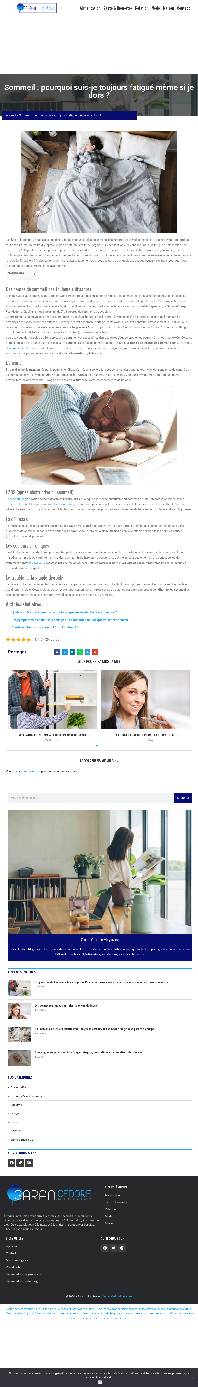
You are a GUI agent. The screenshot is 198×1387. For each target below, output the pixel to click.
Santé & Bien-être (117, 8)
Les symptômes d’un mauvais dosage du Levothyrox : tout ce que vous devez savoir (70, 620)
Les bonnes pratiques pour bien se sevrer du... (146, 735)
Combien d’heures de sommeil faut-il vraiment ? (45, 627)
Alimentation (90, 8)
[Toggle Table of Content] (30, 274)
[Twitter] (20, 1163)
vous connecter (31, 771)
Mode (156, 8)
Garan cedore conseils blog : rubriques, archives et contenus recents (124, 1313)
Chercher (183, 798)
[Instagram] (29, 1163)
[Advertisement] (99, 45)
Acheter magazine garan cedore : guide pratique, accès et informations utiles (145, 1308)
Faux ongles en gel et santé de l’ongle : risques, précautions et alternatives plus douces (88, 1052)
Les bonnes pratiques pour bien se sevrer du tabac (66, 1005)
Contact (183, 8)
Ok (100, 1382)
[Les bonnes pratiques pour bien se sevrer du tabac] (145, 699)
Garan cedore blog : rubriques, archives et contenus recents (42, 1313)
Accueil (11, 115)
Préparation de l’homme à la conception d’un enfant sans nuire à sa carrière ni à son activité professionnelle (102, 982)
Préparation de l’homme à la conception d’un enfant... (52, 735)
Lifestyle (16, 1104)
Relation (141, 8)
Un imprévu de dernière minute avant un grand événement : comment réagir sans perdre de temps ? (95, 1029)
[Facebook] (11, 1163)
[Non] (193, 1378)
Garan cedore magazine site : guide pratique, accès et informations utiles (50, 1308)
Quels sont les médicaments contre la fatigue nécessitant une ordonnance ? (64, 612)
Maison (168, 8)
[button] (57, 652)
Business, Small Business (26, 1096)
